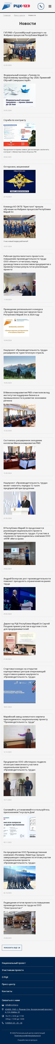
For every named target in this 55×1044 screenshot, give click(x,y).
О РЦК (5, 977)
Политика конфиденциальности (27, 1035)
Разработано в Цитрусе (27, 1040)
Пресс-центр (8, 984)
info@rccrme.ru (12, 1005)
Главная (6, 15)
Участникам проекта (13, 970)
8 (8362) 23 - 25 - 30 (14, 1023)
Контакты (7, 991)
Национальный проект (14, 963)
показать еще (12, 947)
